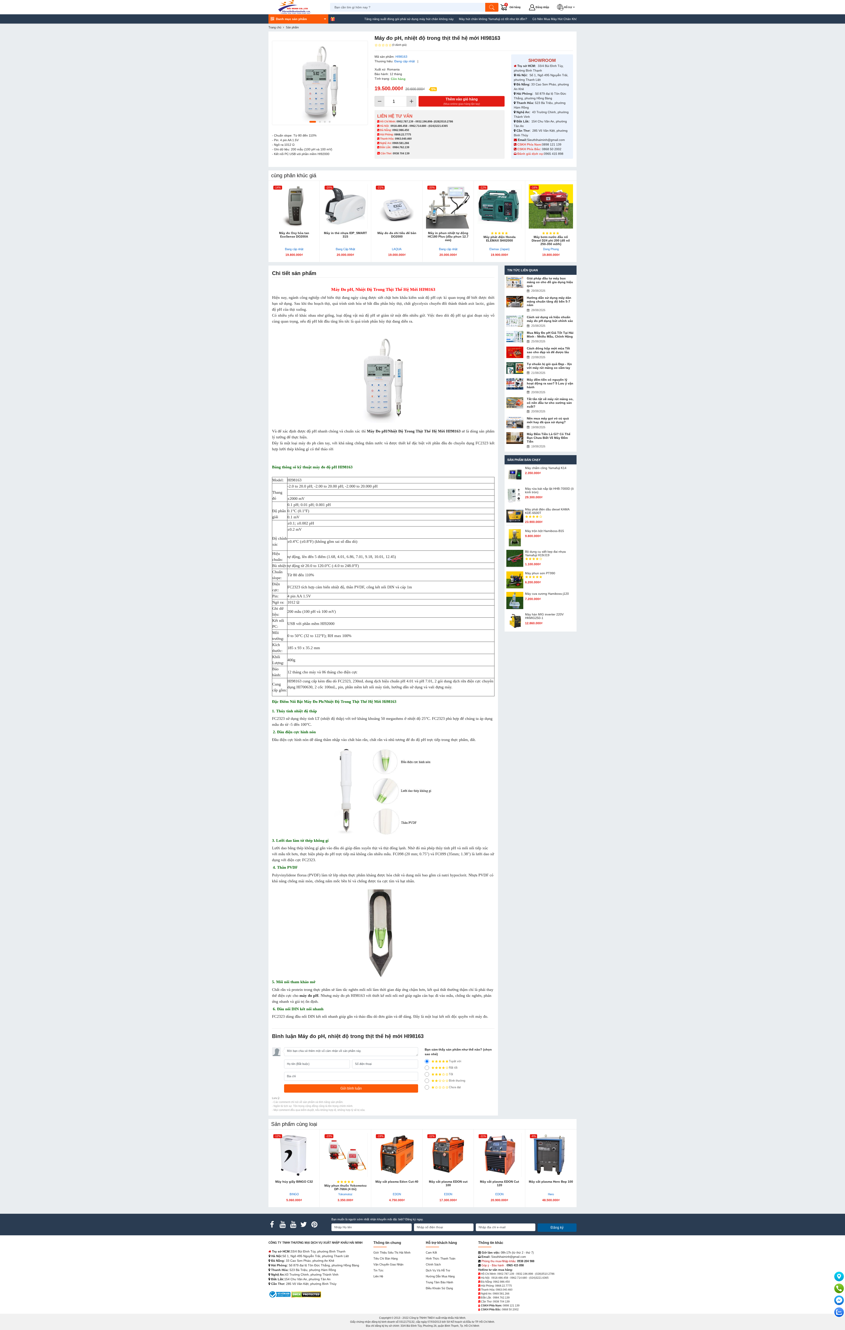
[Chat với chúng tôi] (839, 1312)
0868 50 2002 (552, 149)
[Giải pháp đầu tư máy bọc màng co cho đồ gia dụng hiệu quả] (515, 282)
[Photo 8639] (320, 83)
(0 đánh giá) (399, 44)
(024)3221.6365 (438, 125)
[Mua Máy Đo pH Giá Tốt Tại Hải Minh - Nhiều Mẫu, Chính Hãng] (515, 337)
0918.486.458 (399, 125)
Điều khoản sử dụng (439, 1288)
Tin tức (378, 1270)
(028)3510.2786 (443, 121)
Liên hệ (378, 1276)
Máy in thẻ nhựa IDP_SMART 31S (345, 234)
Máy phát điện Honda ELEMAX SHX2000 (499, 238)
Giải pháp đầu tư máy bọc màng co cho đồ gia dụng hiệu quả (550, 282)
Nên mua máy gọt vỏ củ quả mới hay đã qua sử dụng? (548, 420)
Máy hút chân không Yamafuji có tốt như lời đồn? (438, 19)
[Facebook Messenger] (839, 1300)
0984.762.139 (401, 147)
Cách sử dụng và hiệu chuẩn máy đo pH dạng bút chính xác (550, 319)
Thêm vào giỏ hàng (461, 101)
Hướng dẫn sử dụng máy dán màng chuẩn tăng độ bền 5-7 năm (549, 301)
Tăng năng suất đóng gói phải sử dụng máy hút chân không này (354, 19)
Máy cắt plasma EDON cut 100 (448, 1183)
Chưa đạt (455, 1087)
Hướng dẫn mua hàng (440, 1276)
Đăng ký (557, 1227)
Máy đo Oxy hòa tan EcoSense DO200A (294, 234)
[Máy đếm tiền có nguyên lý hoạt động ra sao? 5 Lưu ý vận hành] (515, 384)
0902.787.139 (405, 121)
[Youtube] (282, 1224)
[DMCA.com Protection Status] (306, 1294)
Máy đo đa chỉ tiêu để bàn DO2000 (396, 234)
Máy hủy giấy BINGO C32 (294, 1181)
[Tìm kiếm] (491, 7)
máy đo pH (308, 995)
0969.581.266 (400, 143)
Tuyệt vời (455, 1061)
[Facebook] (272, 1224)
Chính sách (433, 1264)
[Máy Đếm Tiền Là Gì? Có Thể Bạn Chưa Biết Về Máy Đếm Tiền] (515, 438)
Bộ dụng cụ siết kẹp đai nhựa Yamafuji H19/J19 (545, 553)
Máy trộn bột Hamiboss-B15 (544, 531)
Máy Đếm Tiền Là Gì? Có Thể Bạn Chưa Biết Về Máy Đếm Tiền (548, 437)
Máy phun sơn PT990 (540, 573)
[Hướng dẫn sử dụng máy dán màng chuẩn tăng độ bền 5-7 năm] (515, 302)
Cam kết (431, 1252)
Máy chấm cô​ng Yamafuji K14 (545, 468)
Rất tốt (453, 1067)
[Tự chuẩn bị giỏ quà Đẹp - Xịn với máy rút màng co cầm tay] (515, 368)
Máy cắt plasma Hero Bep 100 (551, 1181)
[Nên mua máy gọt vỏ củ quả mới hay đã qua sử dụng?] (515, 422)
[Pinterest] (314, 1224)
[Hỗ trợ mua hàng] (839, 1288)
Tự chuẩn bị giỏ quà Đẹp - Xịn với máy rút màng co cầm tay (549, 365)
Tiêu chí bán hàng (385, 1258)
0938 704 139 (501, 1301)
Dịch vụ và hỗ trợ (438, 1270)
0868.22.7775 (402, 134)
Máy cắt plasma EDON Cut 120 (499, 1183)
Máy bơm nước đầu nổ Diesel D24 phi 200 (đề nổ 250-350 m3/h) (551, 240)
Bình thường (457, 1080)
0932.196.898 (423, 121)
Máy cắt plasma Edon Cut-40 (396, 1181)
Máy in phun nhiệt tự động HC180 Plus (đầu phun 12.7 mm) (448, 236)
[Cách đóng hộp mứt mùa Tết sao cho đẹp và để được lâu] (515, 352)
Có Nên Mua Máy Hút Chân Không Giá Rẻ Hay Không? (516, 19)
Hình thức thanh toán (440, 1258)
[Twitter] (303, 1224)
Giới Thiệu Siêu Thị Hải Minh (391, 1252)
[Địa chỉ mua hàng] (839, 1276)
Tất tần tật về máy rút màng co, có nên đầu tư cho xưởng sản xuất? (550, 402)
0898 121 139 (551, 144)
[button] (567, 7)
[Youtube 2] (293, 1224)
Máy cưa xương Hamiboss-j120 (547, 593)
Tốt (451, 1074)
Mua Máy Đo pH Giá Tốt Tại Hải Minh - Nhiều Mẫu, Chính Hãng (550, 334)
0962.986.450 (400, 130)
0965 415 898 (553, 153)
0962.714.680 (418, 125)
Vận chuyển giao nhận (388, 1264)
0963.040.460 (403, 138)
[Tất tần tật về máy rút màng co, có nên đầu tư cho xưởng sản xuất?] (515, 403)
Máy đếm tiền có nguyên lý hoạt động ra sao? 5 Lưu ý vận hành (550, 383)
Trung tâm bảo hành (439, 1282)
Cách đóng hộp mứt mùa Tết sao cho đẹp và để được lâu (548, 350)
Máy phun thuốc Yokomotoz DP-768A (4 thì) (345, 1187)
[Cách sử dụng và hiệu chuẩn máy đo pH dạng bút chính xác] (515, 321)
